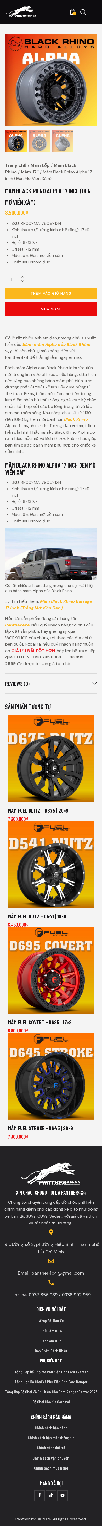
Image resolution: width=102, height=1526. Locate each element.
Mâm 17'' (30, 172)
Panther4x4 (17, 625)
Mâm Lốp (40, 165)
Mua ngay (51, 309)
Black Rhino (76, 419)
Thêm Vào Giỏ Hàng (51, 293)
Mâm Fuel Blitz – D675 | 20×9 (38, 810)
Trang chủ (15, 165)
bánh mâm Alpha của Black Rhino (56, 344)
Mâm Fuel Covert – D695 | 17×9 (40, 1022)
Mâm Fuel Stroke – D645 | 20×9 (40, 1128)
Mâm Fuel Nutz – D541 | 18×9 (37, 916)
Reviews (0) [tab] (17, 683)
